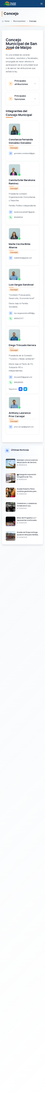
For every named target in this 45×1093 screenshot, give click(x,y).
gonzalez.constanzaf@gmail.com (25, 153)
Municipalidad (19, 21)
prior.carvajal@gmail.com (24, 427)
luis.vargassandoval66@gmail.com (25, 313)
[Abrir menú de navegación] (41, 3)
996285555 (18, 382)
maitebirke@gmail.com (23, 258)
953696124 (18, 217)
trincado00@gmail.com (23, 377)
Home (7, 21)
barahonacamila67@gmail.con (25, 212)
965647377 (19, 318)
